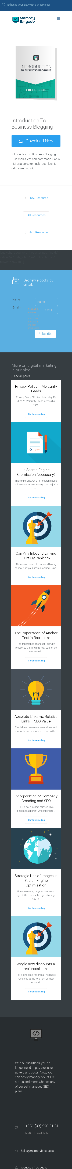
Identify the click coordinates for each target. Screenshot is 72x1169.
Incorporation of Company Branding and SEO (36, 798)
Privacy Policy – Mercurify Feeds (36, 388)
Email (16, 307)
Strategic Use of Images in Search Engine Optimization (36, 880)
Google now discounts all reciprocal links (36, 966)
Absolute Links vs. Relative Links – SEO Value (36, 718)
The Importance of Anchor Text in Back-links (36, 635)
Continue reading (36, 414)
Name (16, 299)
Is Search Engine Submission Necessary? (36, 472)
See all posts (22, 376)
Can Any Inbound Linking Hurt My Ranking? (36, 555)
